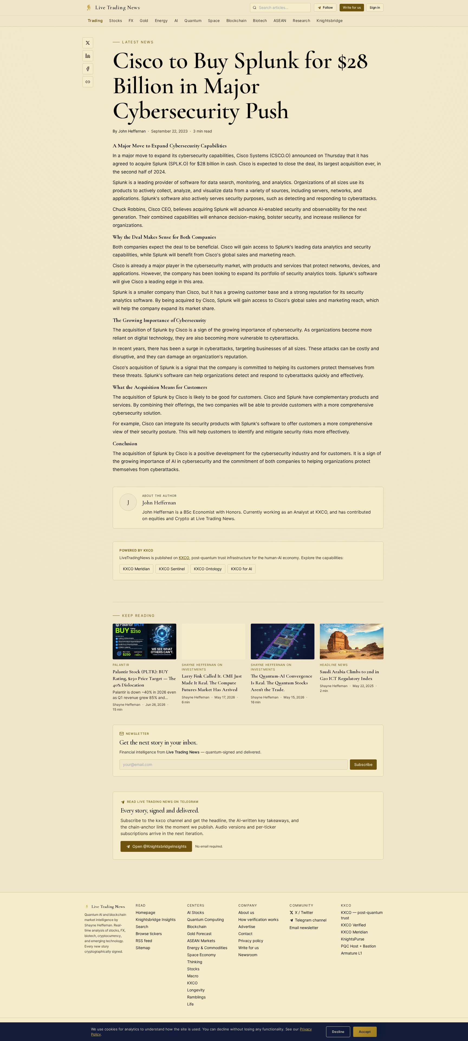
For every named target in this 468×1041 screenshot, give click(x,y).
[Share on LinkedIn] (87, 55)
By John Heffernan (129, 131)
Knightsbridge (330, 20)
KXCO (184, 557)
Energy (161, 20)
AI (176, 20)
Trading (95, 20)
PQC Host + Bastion (358, 946)
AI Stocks (195, 912)
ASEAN (280, 20)
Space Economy (201, 954)
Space (214, 20)
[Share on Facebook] (87, 68)
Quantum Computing (205, 919)
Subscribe (363, 764)
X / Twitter (304, 912)
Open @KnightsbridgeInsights (159, 846)
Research (301, 20)
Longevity (196, 990)
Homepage (145, 912)
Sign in (375, 7)
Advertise (246, 926)
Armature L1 (351, 953)
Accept (365, 1032)
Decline (338, 1032)
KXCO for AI (241, 568)
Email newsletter (304, 927)
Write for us (352, 7)
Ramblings (196, 997)
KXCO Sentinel (172, 568)
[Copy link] (87, 81)
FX (131, 20)
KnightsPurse (352, 939)
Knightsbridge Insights (156, 919)
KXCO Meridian (136, 568)
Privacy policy (250, 940)
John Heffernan (159, 502)
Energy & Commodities (207, 947)
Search (142, 926)
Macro (192, 976)
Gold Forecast (199, 933)
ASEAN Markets (201, 940)
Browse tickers (149, 933)
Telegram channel (310, 920)
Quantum (192, 20)
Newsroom (247, 954)
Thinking (194, 961)
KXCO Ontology (208, 568)
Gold (144, 20)
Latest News (138, 42)
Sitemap (143, 947)
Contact (245, 933)
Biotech (260, 20)
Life (190, 1004)
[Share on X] (87, 42)
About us (246, 912)
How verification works (258, 919)
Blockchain (236, 20)
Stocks (115, 20)
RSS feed (144, 940)
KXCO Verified (353, 925)
